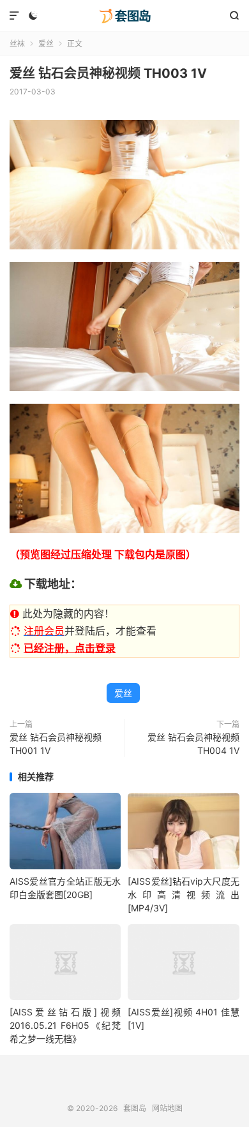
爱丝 (46, 43)
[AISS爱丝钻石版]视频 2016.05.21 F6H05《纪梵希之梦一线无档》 (65, 1025)
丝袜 (17, 43)
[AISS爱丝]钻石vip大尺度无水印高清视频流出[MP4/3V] (183, 894)
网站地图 (167, 1108)
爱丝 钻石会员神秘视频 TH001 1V (56, 744)
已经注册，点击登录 (70, 648)
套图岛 (124, 16)
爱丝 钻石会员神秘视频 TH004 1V (193, 744)
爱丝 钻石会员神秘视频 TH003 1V (108, 73)
